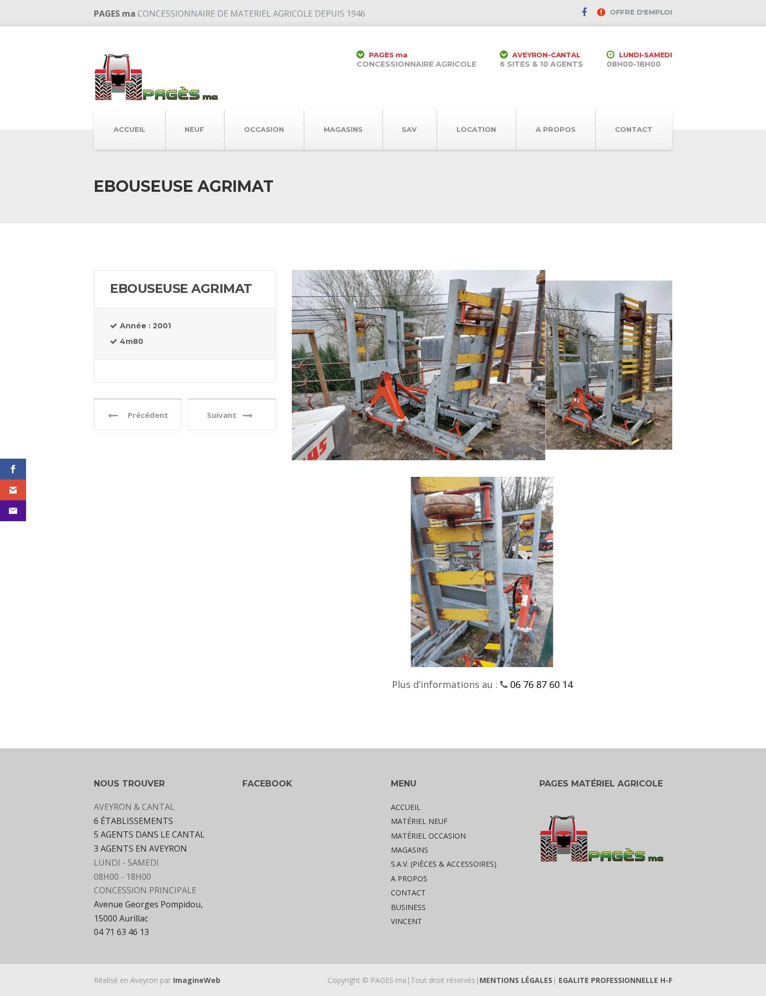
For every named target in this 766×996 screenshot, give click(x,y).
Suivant (225, 415)
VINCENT (406, 921)
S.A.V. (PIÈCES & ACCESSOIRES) (444, 864)
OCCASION (264, 129)
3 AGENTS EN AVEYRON (140, 848)
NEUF (194, 129)
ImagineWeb (196, 980)
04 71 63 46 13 (121, 932)
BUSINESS (408, 907)
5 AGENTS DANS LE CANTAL (149, 834)
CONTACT (633, 129)
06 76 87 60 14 (540, 684)
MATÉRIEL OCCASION (428, 836)
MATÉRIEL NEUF (419, 821)
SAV (409, 129)
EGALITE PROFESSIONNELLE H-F (615, 980)
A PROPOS (556, 129)
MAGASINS (343, 129)
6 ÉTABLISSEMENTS (133, 821)
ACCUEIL (129, 129)
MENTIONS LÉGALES (515, 980)
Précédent (144, 415)
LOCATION (476, 129)
